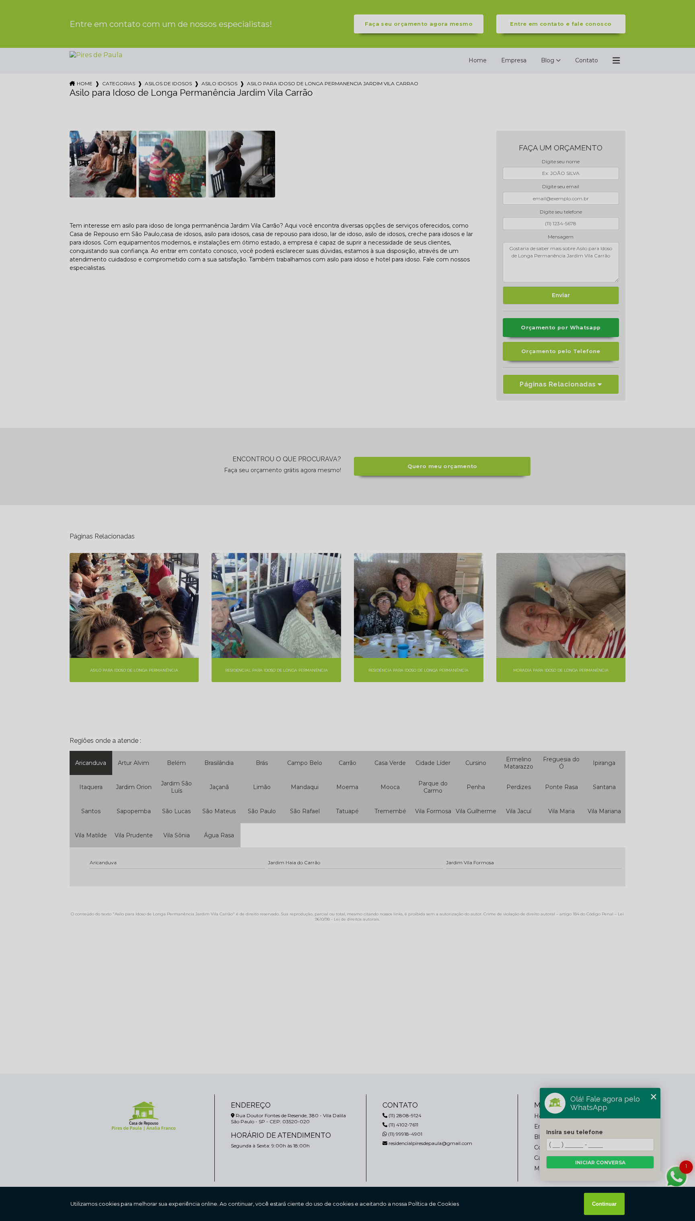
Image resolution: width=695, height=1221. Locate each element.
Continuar (604, 1204)
